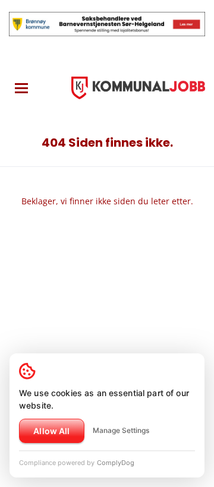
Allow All (51, 431)
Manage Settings (121, 430)
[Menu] (21, 88)
